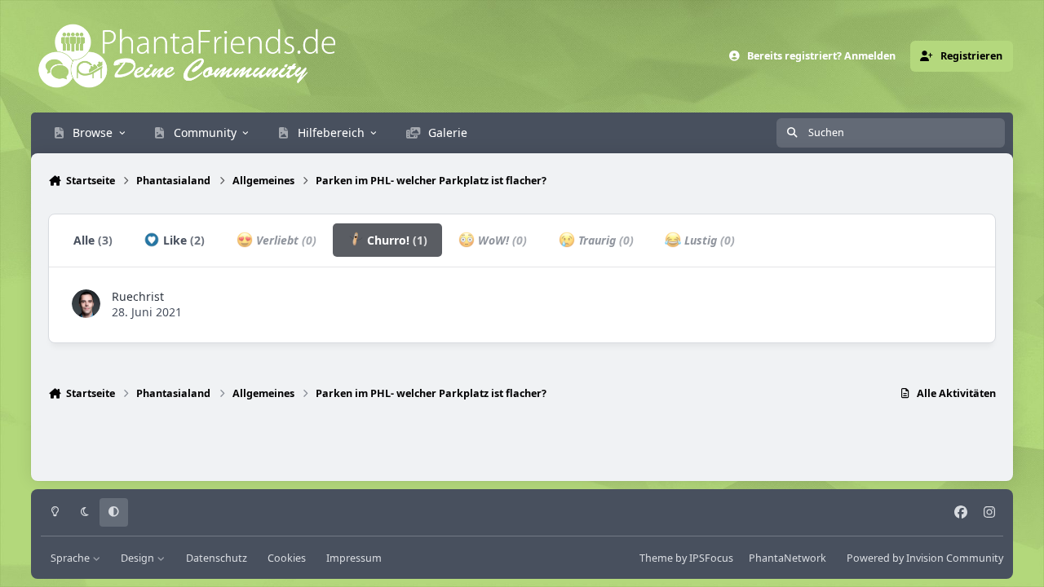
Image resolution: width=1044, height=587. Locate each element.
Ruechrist (138, 296)
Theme (656, 558)
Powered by (925, 558)
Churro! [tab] (395, 240)
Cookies (287, 558)
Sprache (71, 558)
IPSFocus (711, 558)
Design (139, 558)
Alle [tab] (93, 240)
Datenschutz (216, 558)
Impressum (354, 558)
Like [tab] (182, 240)
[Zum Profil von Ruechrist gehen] (86, 303)
